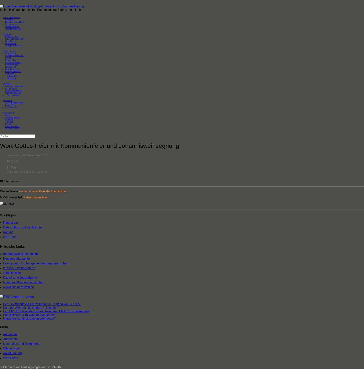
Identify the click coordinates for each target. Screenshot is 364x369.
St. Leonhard (13, 95)
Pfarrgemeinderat (13, 29)
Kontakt (8, 232)
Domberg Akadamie (16, 258)
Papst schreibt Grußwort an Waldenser (29, 315)
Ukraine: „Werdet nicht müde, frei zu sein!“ (31, 307)
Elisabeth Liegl (11, 107)
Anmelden (10, 334)
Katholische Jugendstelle (20, 277)
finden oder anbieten (35, 197)
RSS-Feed (10, 236)
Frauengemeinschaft (14, 55)
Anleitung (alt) (12, 353)
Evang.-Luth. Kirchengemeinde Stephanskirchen (35, 263)
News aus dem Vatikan (18, 287)
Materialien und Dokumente (21, 343)
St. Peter (12, 167)
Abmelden (10, 339)
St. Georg (11, 78)
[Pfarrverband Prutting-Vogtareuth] (42, 6)
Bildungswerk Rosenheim (20, 253)
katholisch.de (12, 272)
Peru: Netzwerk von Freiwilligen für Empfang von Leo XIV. (42, 304)
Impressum (10, 222)
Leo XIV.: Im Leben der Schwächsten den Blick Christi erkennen (46, 311)
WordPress (10, 358)
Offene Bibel (11, 348)
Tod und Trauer (12, 129)
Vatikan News (23, 297)
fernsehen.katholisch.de (19, 268)
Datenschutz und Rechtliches (22, 227)
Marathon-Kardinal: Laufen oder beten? (29, 318)
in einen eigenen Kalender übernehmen (43, 191)
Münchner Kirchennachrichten (23, 282)
